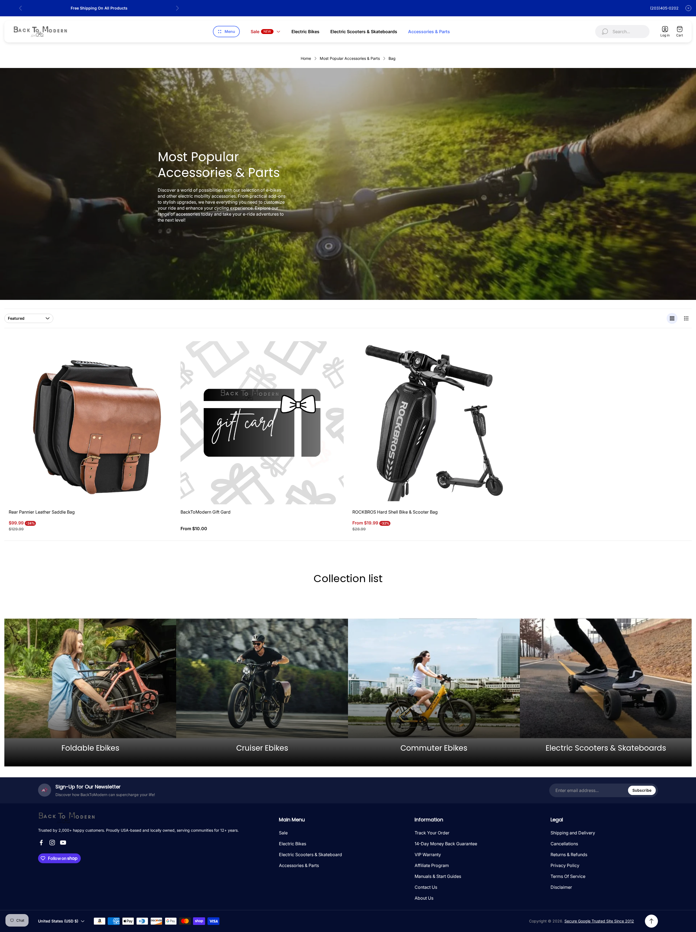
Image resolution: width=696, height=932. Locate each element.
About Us (424, 898)
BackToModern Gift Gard (206, 512)
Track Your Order (432, 832)
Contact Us (426, 887)
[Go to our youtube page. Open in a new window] (63, 842)
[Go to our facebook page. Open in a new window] (41, 842)
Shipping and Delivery (573, 832)
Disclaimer (561, 887)
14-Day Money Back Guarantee (446, 843)
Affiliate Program (432, 865)
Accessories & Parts (299, 865)
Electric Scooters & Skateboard (310, 854)
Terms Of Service (568, 876)
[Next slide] (177, 8)
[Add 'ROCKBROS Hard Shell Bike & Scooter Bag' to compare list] (504, 367)
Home (306, 58)
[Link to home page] (66, 818)
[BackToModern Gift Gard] (262, 422)
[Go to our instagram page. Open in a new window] (52, 842)
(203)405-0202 (664, 8)
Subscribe (641, 790)
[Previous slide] (20, 8)
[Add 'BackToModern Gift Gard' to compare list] (332, 367)
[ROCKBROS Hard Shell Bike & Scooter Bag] (433, 422)
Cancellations (564, 843)
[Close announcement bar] (688, 8)
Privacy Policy (565, 865)
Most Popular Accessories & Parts (350, 58)
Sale (283, 832)
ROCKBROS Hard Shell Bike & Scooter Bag (395, 512)
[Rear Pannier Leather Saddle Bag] (90, 422)
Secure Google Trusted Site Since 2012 (599, 921)
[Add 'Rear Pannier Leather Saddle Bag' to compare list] (160, 367)
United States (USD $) (58, 921)
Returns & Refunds (569, 854)
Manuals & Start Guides (438, 876)
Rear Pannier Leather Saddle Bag (42, 512)
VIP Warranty (428, 854)
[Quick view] (160, 352)
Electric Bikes (292, 843)
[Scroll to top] (651, 921)
